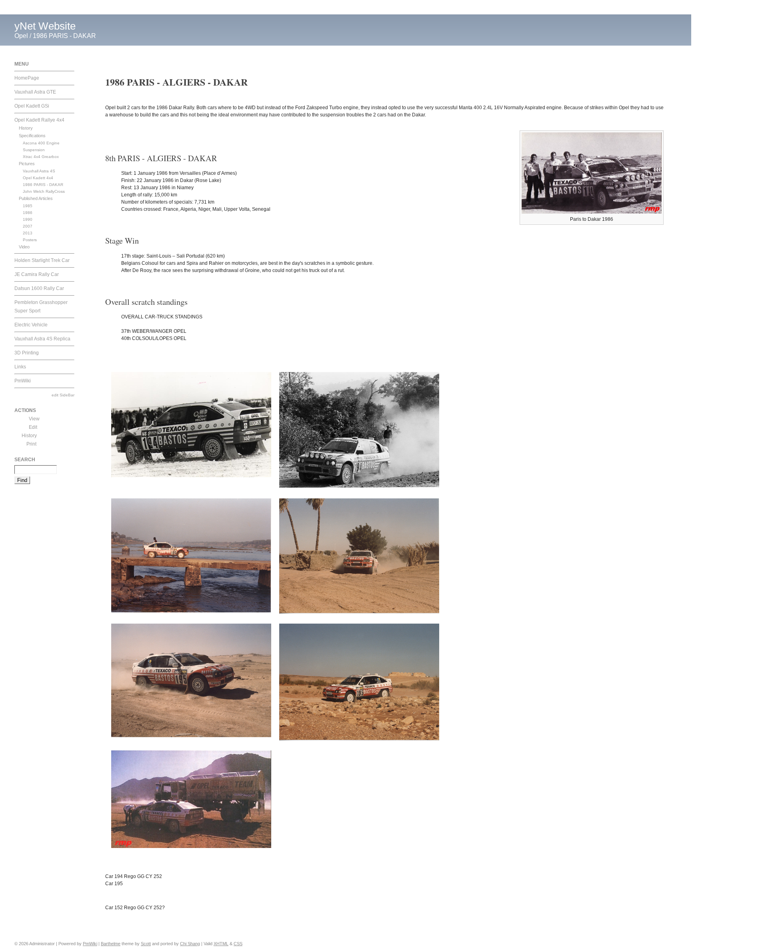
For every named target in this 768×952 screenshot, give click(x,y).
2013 (27, 233)
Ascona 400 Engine (41, 143)
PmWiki (22, 381)
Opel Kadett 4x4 (38, 178)
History (26, 128)
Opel (21, 35)
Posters (30, 240)
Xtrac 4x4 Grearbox (41, 156)
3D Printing (26, 353)
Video (24, 246)
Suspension (34, 150)
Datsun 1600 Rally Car (39, 288)
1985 (27, 206)
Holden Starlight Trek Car (42, 260)
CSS (238, 943)
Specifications (32, 135)
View (34, 419)
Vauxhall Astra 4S (39, 171)
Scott (146, 943)
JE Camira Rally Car (36, 274)
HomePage (26, 78)
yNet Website (45, 26)
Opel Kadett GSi (31, 106)
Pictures (27, 163)
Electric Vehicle (31, 325)
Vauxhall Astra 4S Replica (42, 339)
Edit (33, 427)
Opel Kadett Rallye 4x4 (39, 120)
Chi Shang (190, 943)
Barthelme (110, 943)
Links (20, 367)
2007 (27, 226)
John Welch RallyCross (44, 191)
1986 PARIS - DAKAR (64, 35)
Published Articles (36, 198)
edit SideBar (63, 395)
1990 (27, 219)
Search (24, 459)
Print (31, 444)
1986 (27, 212)
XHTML (221, 943)
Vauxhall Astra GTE (35, 92)
